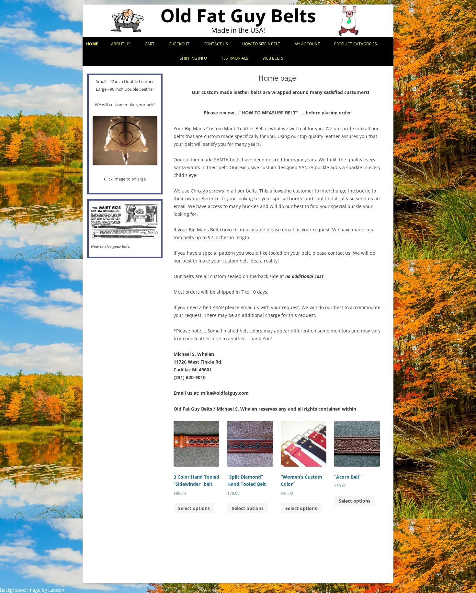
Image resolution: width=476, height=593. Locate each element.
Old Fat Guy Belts (238, 15)
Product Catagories (355, 44)
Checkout (179, 44)
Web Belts (273, 58)
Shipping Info (193, 58)
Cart (149, 44)
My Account (307, 44)
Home (92, 44)
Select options (194, 508)
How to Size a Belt (261, 44)
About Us (120, 44)
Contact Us (216, 44)
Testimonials (234, 58)
